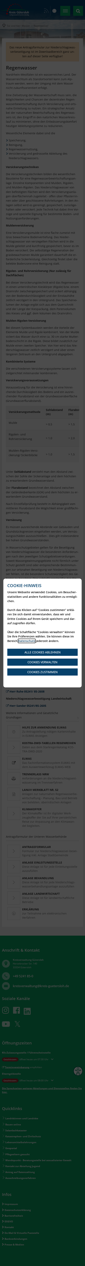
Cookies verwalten (42, 662)
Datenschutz (26, 641)
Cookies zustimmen (42, 672)
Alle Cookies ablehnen (43, 652)
